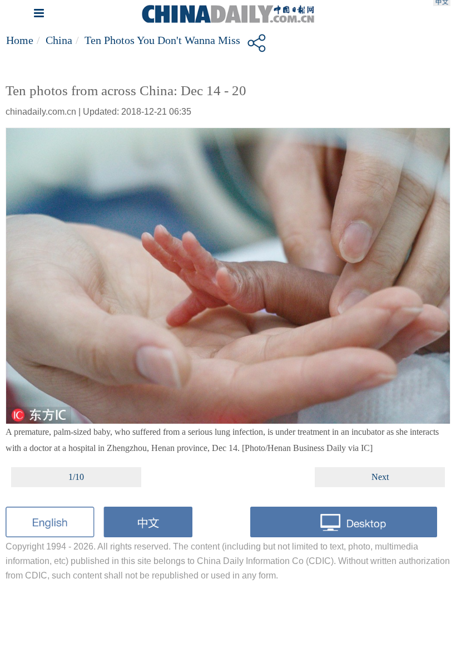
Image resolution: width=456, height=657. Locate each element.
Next (380, 477)
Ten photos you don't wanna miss (162, 40)
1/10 (76, 477)
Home (19, 40)
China (59, 40)
